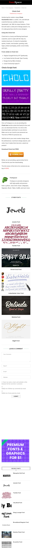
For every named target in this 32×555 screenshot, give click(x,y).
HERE (7, 168)
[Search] (30, 2)
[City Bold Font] (6, 505)
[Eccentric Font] (6, 544)
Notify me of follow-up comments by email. (14, 388)
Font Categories (9, 7)
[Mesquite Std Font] (6, 475)
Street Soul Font (16, 269)
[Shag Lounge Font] (6, 515)
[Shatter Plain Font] (6, 534)
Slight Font (16, 341)
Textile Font (16, 245)
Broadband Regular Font (21, 522)
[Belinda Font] (16, 305)
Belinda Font (16, 317)
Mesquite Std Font (19, 473)
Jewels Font (16, 222)
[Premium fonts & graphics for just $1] (15, 440)
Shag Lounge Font (19, 512)
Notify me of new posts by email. (11, 393)
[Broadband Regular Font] (6, 525)
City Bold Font (17, 502)
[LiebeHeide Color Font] (16, 281)
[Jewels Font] (16, 210)
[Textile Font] (16, 234)
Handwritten (17, 7)
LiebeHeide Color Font (16, 293)
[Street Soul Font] (16, 257)
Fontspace (19, 13)
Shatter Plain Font (19, 532)
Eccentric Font (17, 542)
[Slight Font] (16, 329)
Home (3, 7)
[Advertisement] (16, 419)
